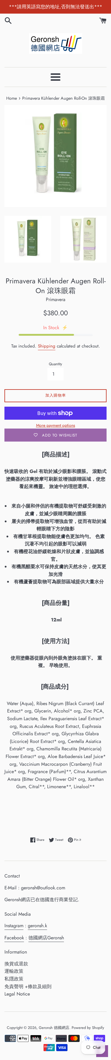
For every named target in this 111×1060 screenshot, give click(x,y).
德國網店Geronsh (46, 937)
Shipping (46, 346)
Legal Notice (17, 993)
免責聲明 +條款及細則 (28, 986)
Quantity (55, 364)
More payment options (55, 425)
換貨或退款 (16, 963)
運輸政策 (13, 971)
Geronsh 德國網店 (54, 1027)
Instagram (13, 925)
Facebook (14, 937)
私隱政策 (13, 978)
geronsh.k (37, 925)
